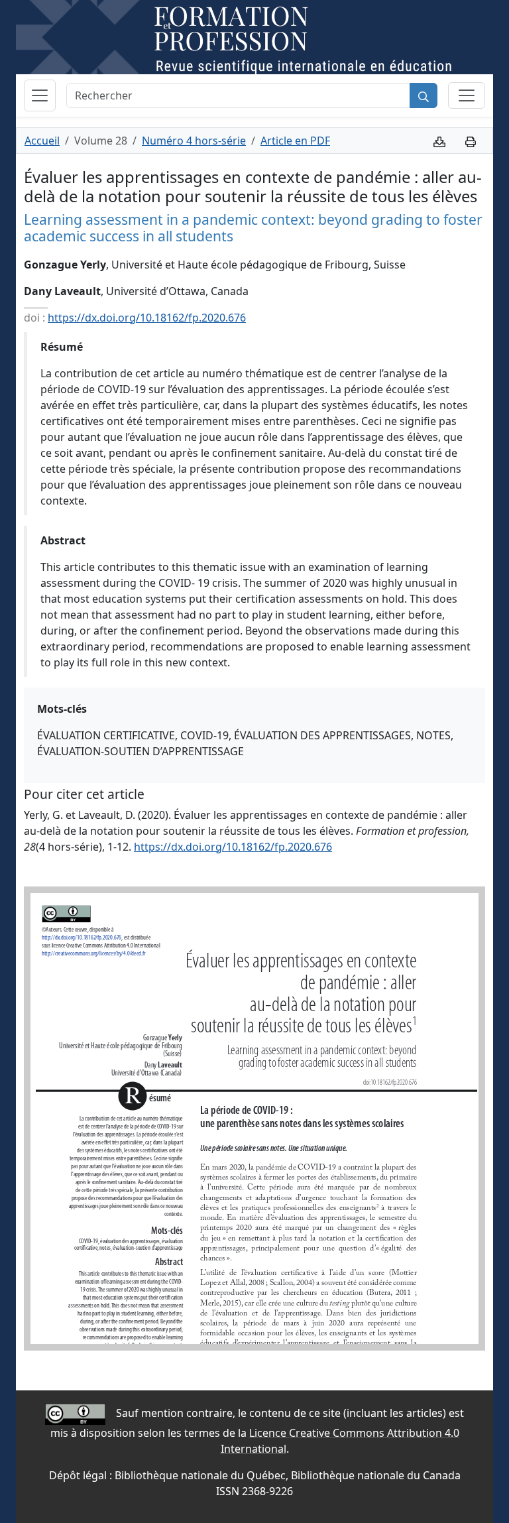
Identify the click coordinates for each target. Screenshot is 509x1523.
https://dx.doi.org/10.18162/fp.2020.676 (147, 317)
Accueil (42, 140)
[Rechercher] (423, 95)
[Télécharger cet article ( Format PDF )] (439, 140)
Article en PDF (295, 140)
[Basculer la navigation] (40, 95)
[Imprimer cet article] (470, 140)
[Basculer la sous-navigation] (466, 95)
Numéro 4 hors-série (194, 140)
